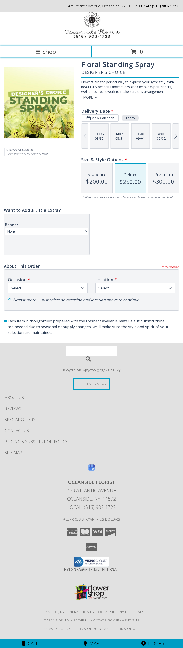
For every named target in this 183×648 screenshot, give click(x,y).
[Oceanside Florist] (91, 39)
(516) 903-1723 (165, 6)
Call (31, 643)
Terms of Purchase (93, 629)
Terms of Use (127, 629)
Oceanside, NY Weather (65, 620)
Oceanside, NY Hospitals (121, 612)
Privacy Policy (57, 629)
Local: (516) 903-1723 (91, 507)
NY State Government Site (115, 620)
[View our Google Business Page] (91, 469)
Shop (49, 51)
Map (93, 643)
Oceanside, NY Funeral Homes (66, 612)
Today (130, 118)
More (88, 97)
